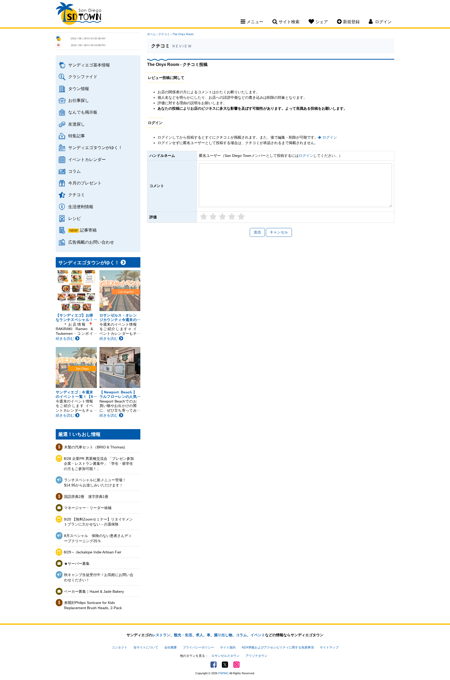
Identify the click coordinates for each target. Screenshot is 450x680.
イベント (258, 635)
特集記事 (76, 135)
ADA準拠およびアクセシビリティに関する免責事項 (278, 647)
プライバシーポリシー (198, 647)
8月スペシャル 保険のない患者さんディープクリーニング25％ (98, 538)
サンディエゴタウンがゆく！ (95, 147)
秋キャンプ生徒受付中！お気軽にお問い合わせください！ (98, 577)
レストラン (161, 635)
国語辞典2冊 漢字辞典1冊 (86, 496)
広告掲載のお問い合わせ (91, 242)
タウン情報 (78, 88)
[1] (203, 217)
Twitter (225, 665)
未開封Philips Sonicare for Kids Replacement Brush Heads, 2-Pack (93, 605)
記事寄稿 (88, 230)
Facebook (213, 665)
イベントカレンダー (87, 159)
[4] (231, 217)
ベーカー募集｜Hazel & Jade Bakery (94, 591)
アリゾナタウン (256, 656)
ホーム (151, 34)
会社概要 (170, 647)
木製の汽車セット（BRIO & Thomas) (94, 447)
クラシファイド (82, 76)
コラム (74, 171)
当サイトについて (145, 647)
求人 (199, 635)
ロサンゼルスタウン (225, 656)
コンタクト (119, 647)
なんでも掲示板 (82, 112)
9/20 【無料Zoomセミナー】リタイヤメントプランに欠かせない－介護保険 (98, 522)
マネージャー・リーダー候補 (87, 508)
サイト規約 (228, 647)
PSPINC (223, 673)
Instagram (236, 665)
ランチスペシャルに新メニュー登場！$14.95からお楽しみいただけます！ (95, 482)
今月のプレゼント (85, 183)
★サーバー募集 (77, 563)
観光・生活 (183, 635)
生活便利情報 (80, 206)
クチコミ (76, 194)
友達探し (76, 124)
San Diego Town (78, 14)
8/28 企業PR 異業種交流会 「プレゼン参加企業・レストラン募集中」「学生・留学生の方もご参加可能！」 (99, 463)
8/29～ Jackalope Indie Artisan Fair (92, 552)
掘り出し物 (223, 635)
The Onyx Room (182, 34)
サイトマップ (329, 647)
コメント (156, 186)
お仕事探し (78, 100)
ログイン (329, 137)
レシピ (74, 218)
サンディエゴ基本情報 (89, 65)
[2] (213, 217)
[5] (241, 217)
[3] (222, 217)
